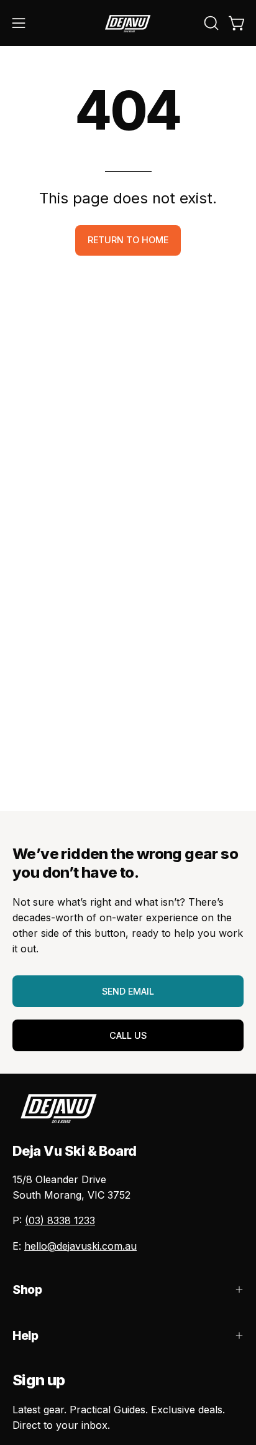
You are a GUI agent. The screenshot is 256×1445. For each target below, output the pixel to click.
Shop (27, 1289)
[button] (210, 23)
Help (25, 1335)
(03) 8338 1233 (60, 1220)
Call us (128, 1035)
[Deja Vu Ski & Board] (128, 23)
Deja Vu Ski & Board (74, 1151)
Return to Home (128, 240)
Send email (128, 991)
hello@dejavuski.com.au (80, 1246)
